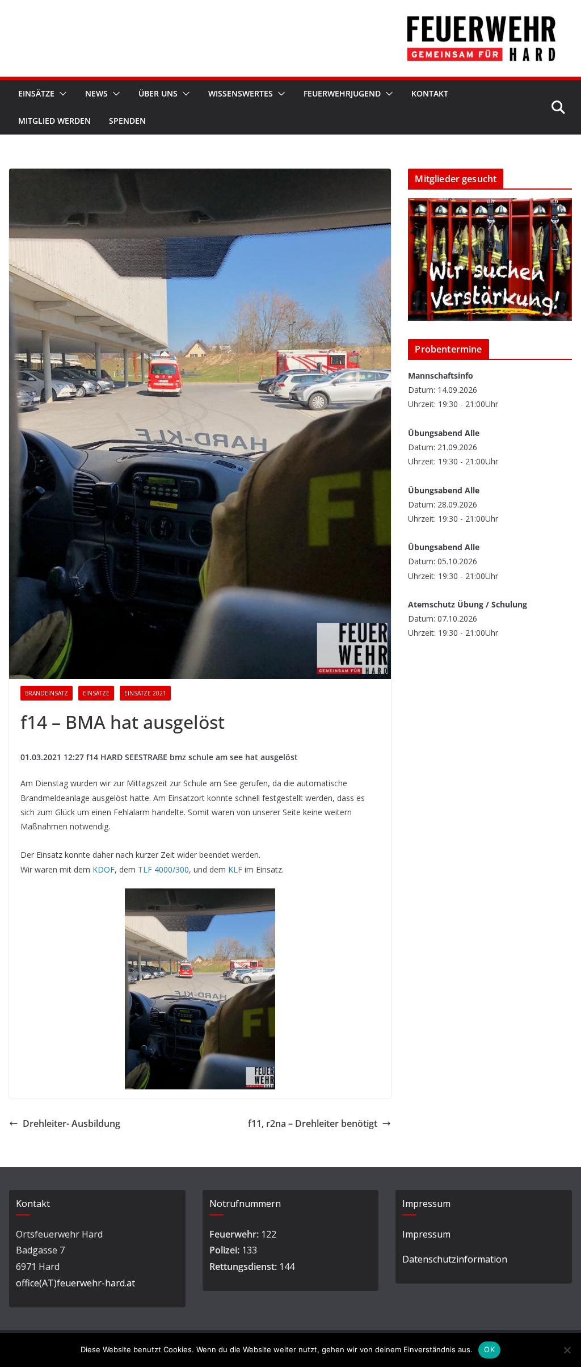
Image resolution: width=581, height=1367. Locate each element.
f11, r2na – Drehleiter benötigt (312, 1123)
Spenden (127, 120)
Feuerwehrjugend (342, 93)
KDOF (103, 869)
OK (489, 1349)
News (96, 93)
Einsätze (36, 93)
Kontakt (429, 93)
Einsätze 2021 (145, 693)
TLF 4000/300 (163, 869)
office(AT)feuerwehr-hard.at (75, 1283)
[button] (60, 94)
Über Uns (158, 93)
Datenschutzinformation (454, 1259)
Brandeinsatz (46, 693)
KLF (235, 869)
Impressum (426, 1234)
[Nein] (566, 1350)
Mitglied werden (54, 120)
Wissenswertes (240, 93)
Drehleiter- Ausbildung (71, 1123)
